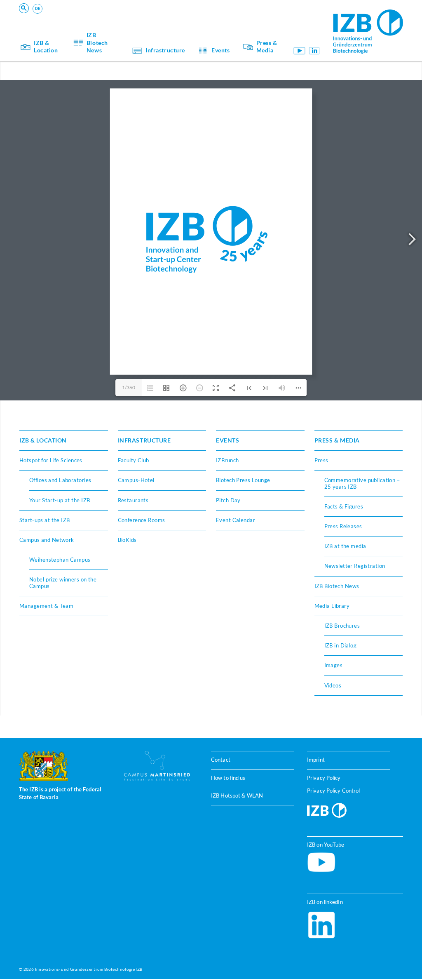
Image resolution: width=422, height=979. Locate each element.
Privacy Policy (324, 778)
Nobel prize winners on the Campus (62, 582)
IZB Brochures (342, 625)
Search (148, 19)
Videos (333, 685)
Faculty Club (133, 460)
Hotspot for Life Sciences (50, 460)
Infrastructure (165, 50)
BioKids (127, 540)
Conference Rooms (141, 520)
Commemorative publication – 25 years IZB (362, 483)
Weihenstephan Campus (60, 559)
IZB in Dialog (340, 645)
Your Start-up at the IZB (59, 500)
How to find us (228, 778)
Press (321, 460)
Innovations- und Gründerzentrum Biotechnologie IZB (89, 969)
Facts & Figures (343, 506)
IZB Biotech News (97, 42)
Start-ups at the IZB (44, 520)
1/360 (129, 387)
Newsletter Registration (354, 565)
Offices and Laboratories (60, 480)
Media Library (332, 605)
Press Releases (343, 526)
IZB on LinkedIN (314, 50)
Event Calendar (235, 520)
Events (220, 50)
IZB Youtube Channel (299, 50)
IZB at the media (345, 546)
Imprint (316, 760)
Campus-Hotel (136, 480)
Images (333, 665)
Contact (220, 760)
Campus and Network (46, 540)
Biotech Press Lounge (243, 480)
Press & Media (266, 46)
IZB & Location (46, 46)
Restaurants (133, 500)
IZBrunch (227, 460)
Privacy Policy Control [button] (333, 791)
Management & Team (46, 605)
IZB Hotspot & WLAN (237, 796)
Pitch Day (228, 500)
